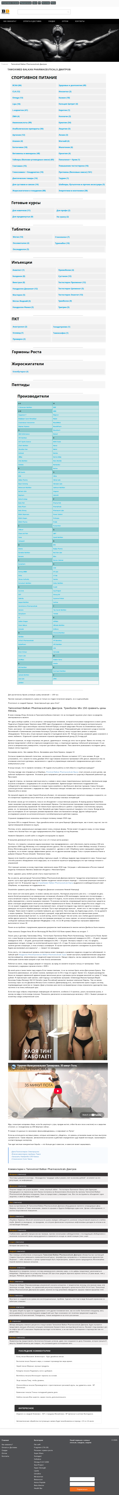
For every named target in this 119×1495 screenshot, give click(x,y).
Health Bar (38, 1488)
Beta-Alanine (39, 1485)
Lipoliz (36, 1471)
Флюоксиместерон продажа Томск (26, 1154)
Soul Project (38, 1465)
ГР (39, 3)
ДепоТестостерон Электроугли (25, 1152)
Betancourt (38, 1479)
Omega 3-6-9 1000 (41, 1462)
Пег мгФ (37, 1444)
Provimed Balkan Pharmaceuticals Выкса (62, 772)
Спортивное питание (10, 3)
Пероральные (25, 3)
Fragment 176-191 (41, 1447)
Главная (5, 1440)
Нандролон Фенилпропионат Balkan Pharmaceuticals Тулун (42, 955)
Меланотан (38, 1477)
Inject (35, 3)
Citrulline (37, 1474)
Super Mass (38, 1453)
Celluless (37, 1459)
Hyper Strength (40, 1468)
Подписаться (82, 1489)
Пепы (53, 3)
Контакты (79, 21)
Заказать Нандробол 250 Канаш (25, 1156)
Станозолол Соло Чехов (22, 1159)
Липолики (46, 3)
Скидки (51, 21)
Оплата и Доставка (32, 21)
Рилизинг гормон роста (43, 1450)
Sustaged (37, 1456)
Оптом (65, 21)
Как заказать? (9, 21)
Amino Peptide (39, 1482)
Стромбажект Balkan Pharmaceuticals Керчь (55, 883)
